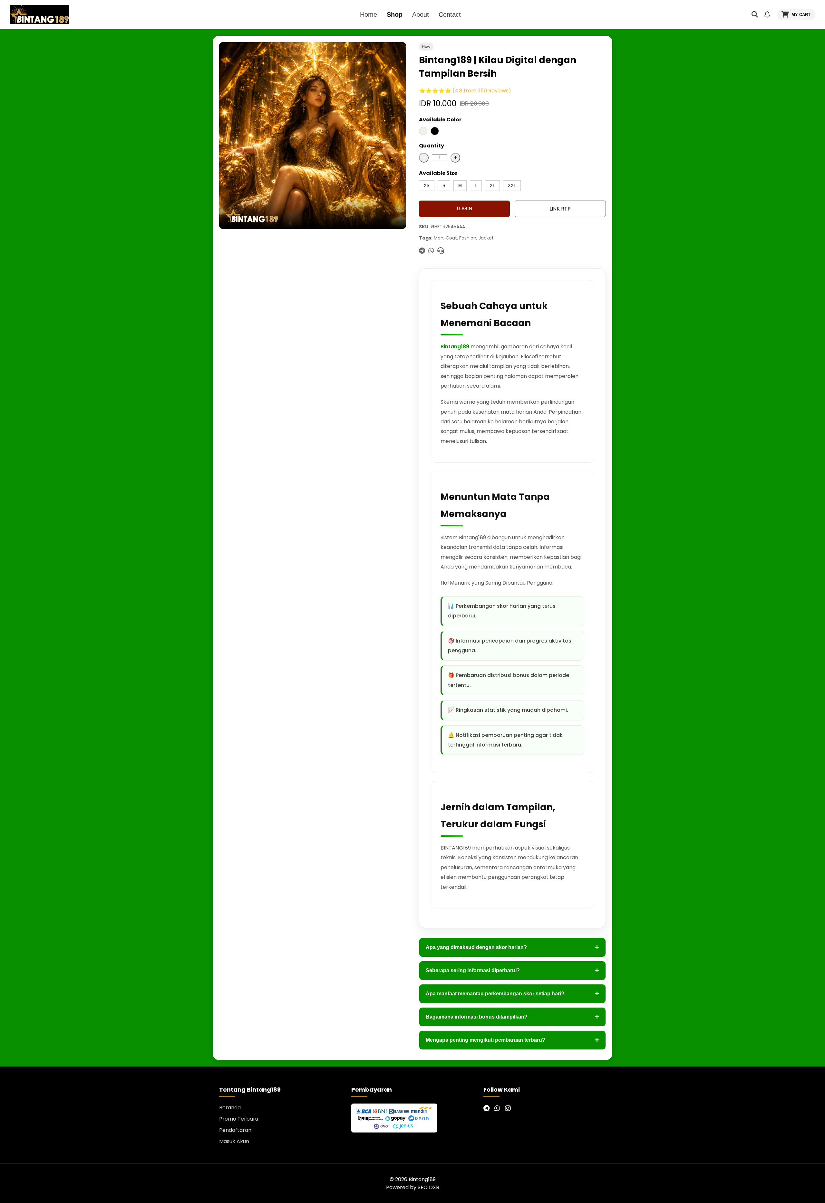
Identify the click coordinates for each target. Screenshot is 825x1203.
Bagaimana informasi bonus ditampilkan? (512, 1017)
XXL (512, 185)
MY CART (800, 14)
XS (427, 185)
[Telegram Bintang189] (486, 1108)
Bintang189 (455, 346)
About (420, 14)
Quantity (431, 145)
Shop (395, 14)
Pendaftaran (235, 1130)
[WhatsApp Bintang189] (497, 1108)
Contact (450, 14)
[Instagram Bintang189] (508, 1108)
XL (492, 185)
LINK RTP (560, 208)
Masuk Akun (234, 1141)
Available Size (438, 173)
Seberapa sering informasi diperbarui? (512, 970)
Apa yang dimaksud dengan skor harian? (512, 947)
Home (368, 14)
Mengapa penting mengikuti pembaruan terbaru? (512, 1040)
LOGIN (464, 208)
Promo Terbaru (238, 1119)
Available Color (440, 119)
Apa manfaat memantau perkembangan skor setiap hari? (512, 994)
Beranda (230, 1107)
